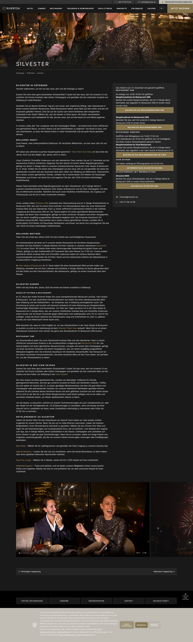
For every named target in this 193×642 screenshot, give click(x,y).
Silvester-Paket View (67, 328)
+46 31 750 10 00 (124, 2)
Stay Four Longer (23, 460)
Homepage (20, 73)
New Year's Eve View (81, 152)
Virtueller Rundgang (32, 601)
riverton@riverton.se (148, 2)
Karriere (64, 601)
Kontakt (129, 601)
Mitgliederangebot (24, 466)
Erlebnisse (30, 73)
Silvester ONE (42, 203)
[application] (96, 625)
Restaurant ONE (89, 343)
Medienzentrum (96, 601)
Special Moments (23, 451)
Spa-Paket (21, 446)
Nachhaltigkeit (161, 601)
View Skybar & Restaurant (30, 265)
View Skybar (61, 374)
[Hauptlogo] (12, 8)
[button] (19, 553)
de (161, 8)
